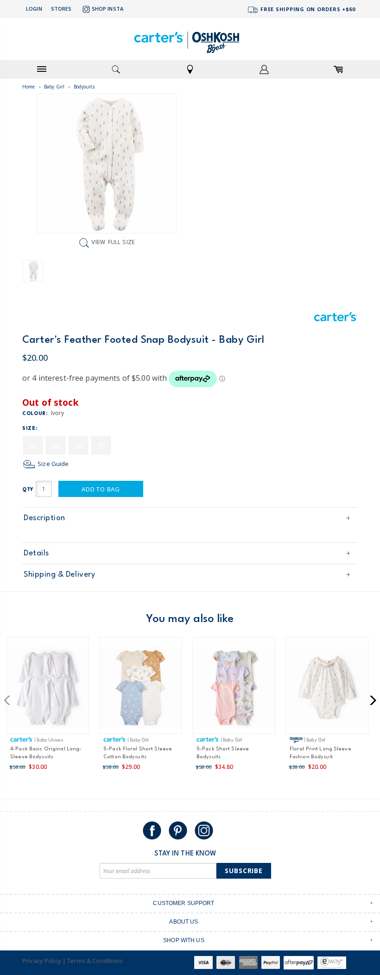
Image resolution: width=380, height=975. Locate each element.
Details (36, 553)
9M (101, 445)
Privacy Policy (41, 960)
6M (78, 445)
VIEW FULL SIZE (113, 243)
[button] (10, 700)
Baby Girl (54, 86)
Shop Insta (107, 8)
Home (28, 86)
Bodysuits (84, 86)
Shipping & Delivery (59, 575)
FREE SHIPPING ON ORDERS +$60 (307, 9)
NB (33, 445)
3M (56, 445)
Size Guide (52, 463)
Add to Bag (101, 489)
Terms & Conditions (95, 960)
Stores (61, 8)
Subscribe (244, 870)
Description (44, 518)
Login (34, 8)
